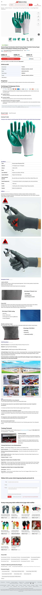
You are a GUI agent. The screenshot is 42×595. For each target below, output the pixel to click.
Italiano (37, 585)
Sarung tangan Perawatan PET (26, 561)
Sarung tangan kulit (24, 559)
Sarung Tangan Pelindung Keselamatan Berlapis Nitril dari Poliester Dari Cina (5, 515)
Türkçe (26, 586)
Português (32, 585)
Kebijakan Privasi (21, 582)
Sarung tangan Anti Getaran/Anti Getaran (6, 557)
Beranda (2, 7)
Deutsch (28, 585)
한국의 (8, 586)
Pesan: (6, 487)
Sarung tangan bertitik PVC (5, 559)
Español (24, 585)
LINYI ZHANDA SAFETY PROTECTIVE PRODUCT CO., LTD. (13, 50)
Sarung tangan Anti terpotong (16, 557)
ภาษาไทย (22, 586)
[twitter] (33, 583)
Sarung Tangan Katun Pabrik (7, 573)
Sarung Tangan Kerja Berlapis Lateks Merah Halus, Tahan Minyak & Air (5, 547)
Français (20, 585)
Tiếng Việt (30, 586)
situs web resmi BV (24, 430)
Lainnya (32, 561)
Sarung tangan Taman (5, 561)
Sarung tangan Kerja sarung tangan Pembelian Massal (11, 576)
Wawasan (21, 583)
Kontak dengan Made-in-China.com (31, 582)
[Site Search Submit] (31, 5)
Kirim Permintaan (10, 58)
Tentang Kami (3, 582)
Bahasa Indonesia (35, 586)
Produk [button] (11, 4)
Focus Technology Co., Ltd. (18, 588)
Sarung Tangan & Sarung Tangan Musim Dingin (21, 7)
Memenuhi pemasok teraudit (14, 583)
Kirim (10, 496)
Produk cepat (39, 582)
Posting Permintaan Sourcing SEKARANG (30, 496)
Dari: (6, 481)
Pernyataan (8, 582)
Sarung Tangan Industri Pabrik (31, 571)
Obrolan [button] (31, 58)
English (5, 585)
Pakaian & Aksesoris (8, 7)
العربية (11, 586)
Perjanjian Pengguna (14, 582)
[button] (1, 1)
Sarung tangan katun (34, 559)
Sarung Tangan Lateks (18, 573)
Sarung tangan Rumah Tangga (16, 561)
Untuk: (6, 484)
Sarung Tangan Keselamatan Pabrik (18, 571)
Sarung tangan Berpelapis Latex (36, 557)
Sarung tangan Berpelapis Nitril (26, 557)
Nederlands (15, 586)
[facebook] (30, 583)
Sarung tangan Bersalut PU (15, 559)
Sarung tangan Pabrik (5, 571)
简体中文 (9, 585)
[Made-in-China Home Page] (21, 2)
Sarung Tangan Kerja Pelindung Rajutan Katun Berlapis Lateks (26, 531)
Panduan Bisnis (26, 583)
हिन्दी (18, 586)
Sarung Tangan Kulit (27, 573)
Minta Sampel (21, 61)
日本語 (17, 585)
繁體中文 (13, 585)
